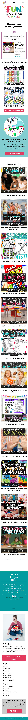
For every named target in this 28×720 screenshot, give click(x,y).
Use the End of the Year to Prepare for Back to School (14, 326)
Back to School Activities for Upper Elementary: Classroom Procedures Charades (14, 228)
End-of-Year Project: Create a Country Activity (14, 358)
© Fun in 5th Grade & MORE (10, 718)
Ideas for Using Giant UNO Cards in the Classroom (14, 294)
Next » (21, 559)
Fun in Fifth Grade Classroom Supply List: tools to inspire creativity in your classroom (14, 489)
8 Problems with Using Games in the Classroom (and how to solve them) (14, 391)
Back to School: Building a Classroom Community (14, 195)
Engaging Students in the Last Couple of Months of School (14, 456)
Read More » (18, 56)
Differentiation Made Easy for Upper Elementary (14, 555)
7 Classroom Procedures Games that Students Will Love (19, 45)
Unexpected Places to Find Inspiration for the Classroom (14, 522)
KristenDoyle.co (14, 718)
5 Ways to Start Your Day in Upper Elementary (14, 424)
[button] (14, 2)
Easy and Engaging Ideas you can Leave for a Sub (14, 261)
